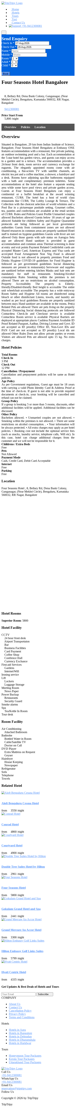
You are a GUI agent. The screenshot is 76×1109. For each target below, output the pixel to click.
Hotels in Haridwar (20, 1043)
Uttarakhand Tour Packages (25, 1062)
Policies (25, 127)
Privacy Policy (17, 1014)
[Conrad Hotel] (10, 813)
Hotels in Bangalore (20, 1033)
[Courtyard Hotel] (12, 835)
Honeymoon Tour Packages (25, 1055)
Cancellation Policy (20, 1010)
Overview (10, 127)
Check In (7, 43)
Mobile (6, 54)
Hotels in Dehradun (20, 1036)
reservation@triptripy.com (16, 1088)
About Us (14, 1004)
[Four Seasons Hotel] (14, 877)
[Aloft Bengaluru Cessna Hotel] (20, 792)
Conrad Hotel (10, 824)
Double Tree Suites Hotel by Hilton (23, 866)
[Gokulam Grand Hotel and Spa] (21, 898)
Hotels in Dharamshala (22, 1039)
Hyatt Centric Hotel (13, 972)
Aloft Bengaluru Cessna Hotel (20, 803)
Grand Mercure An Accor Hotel (21, 929)
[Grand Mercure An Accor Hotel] (21, 919)
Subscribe (43, 994)
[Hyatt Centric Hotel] (14, 961)
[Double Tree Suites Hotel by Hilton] (23, 856)
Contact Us (18, 22)
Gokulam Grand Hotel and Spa (21, 908)
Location (40, 127)
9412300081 (11, 109)
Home (15, 9)
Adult (5, 61)
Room (6, 58)
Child (5, 65)
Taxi (14, 19)
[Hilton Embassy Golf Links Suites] (22, 940)
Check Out (8, 46)
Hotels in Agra (17, 1029)
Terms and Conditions (21, 1017)
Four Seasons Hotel (13, 887)
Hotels (15, 12)
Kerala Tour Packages (21, 1059)
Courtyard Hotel (11, 845)
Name (6, 50)
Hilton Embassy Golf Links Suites (22, 951)
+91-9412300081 (31, 25)
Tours (14, 16)
